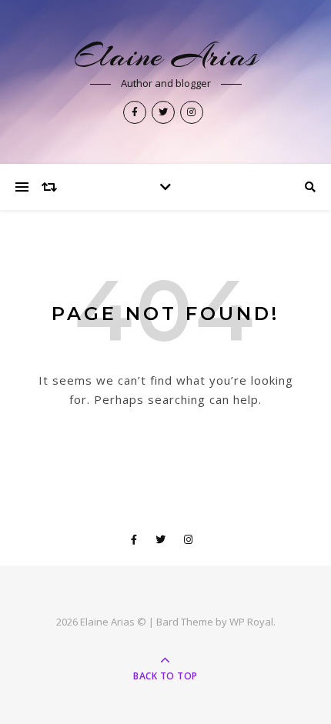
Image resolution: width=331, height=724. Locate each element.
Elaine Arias (166, 55)
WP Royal (251, 622)
